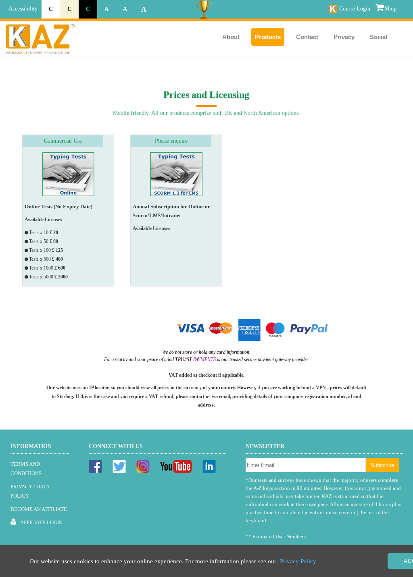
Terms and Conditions (26, 468)
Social (378, 36)
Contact (307, 36)
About (231, 36)
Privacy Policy (298, 561)
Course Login (354, 9)
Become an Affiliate (38, 509)
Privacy (344, 36)
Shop (390, 9)
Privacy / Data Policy (29, 491)
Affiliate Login (41, 522)
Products (268, 36)
